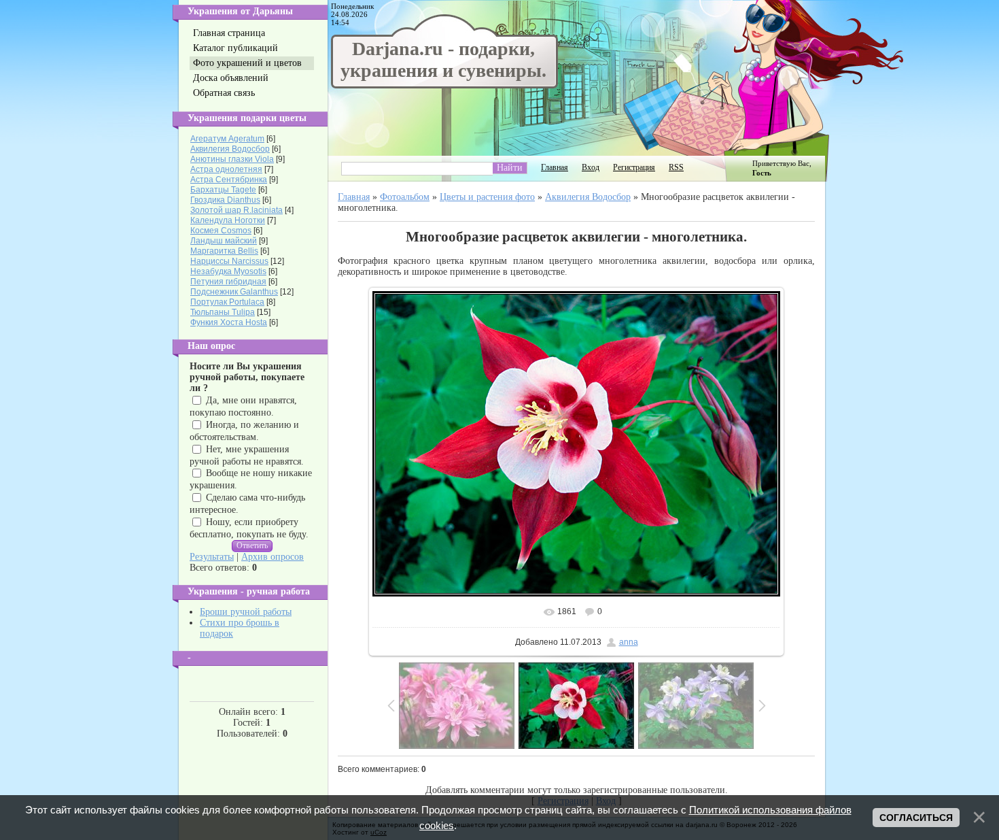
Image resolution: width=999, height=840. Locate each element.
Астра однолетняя (226, 169)
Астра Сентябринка (228, 179)
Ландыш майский (223, 241)
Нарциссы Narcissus (229, 261)
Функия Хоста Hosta (228, 322)
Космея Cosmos (220, 230)
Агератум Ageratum (227, 139)
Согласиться (916, 817)
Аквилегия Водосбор (230, 149)
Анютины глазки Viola (232, 159)
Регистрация (634, 167)
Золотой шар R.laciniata (236, 210)
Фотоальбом (405, 197)
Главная (554, 167)
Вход (590, 167)
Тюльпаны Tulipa (222, 312)
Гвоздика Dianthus (225, 200)
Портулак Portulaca (227, 302)
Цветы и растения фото (487, 197)
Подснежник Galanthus (234, 292)
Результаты (212, 557)
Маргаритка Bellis (224, 251)
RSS (676, 167)
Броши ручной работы (246, 612)
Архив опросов (272, 557)
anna (628, 642)
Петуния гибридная (228, 281)
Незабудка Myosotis (228, 271)
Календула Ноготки (227, 220)
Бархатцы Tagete (223, 190)
